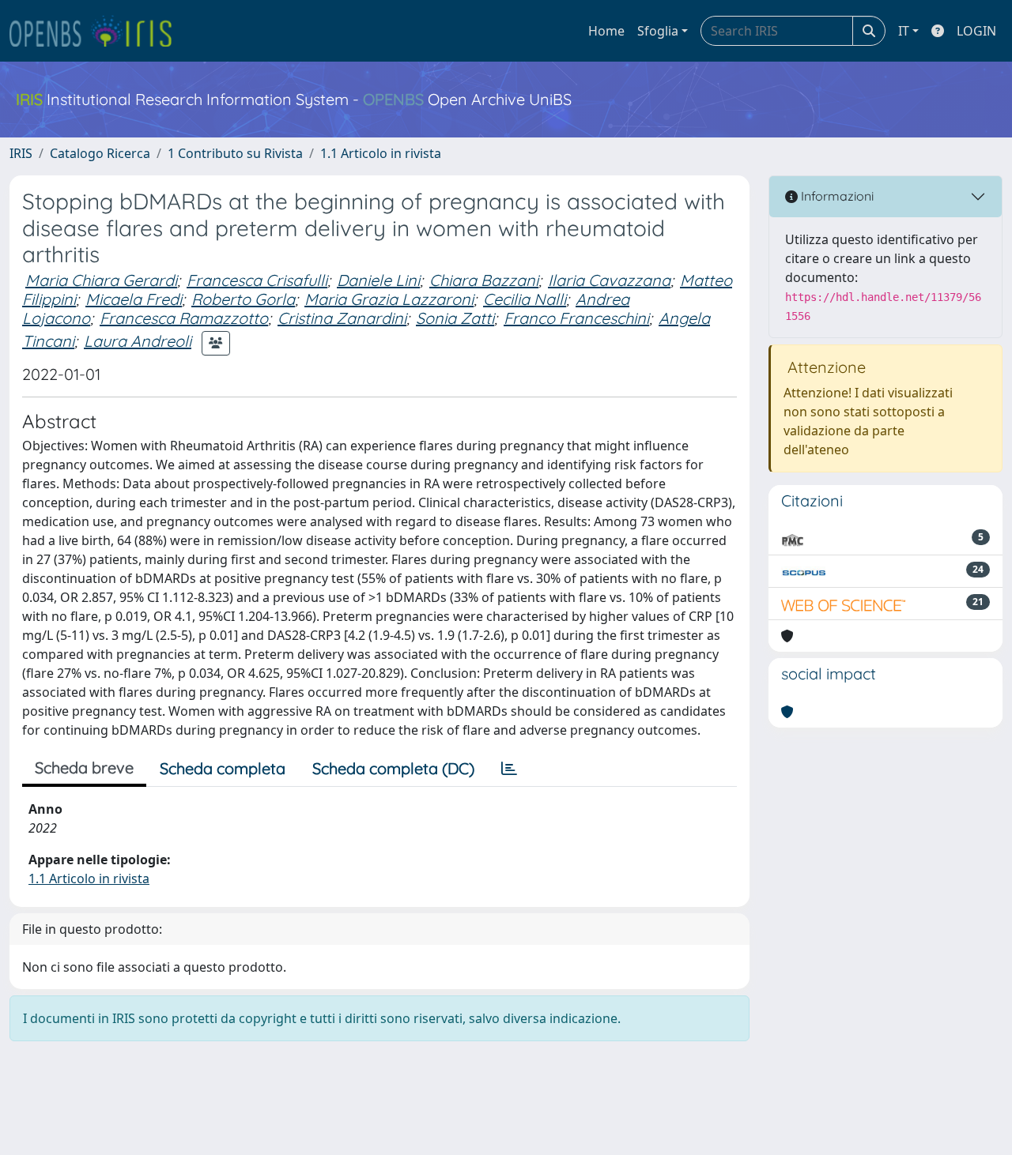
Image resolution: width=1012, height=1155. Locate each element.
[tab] (509, 768)
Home (606, 31)
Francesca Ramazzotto (184, 318)
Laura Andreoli (137, 341)
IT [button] (903, 31)
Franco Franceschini (576, 318)
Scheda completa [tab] (222, 768)
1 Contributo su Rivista (235, 153)
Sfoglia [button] (657, 31)
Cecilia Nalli (524, 299)
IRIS (20, 153)
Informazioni (836, 196)
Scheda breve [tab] (84, 767)
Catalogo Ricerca (100, 153)
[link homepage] (97, 31)
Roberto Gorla (243, 299)
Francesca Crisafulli (257, 280)
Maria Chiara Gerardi (101, 280)
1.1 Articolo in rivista (380, 153)
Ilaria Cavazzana (609, 280)
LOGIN (976, 31)
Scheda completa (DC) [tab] (393, 768)
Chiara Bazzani (483, 280)
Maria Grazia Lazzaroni (389, 299)
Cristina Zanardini (342, 318)
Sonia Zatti (455, 318)
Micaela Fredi (133, 299)
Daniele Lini (378, 280)
